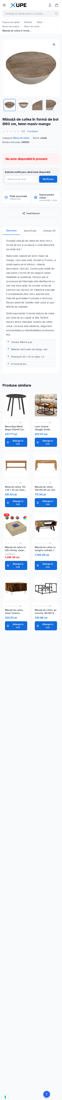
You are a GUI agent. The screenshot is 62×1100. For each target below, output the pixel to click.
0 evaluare (32, 131)
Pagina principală (10, 22)
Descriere (11, 230)
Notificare (48, 179)
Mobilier (28, 22)
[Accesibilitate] (46, 1094)
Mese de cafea (31, 26)
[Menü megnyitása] (4, 5)
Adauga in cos (18, 442)
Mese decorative (10, 26)
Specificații (30, 230)
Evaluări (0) (49, 230)
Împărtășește (33, 213)
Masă (39, 22)
